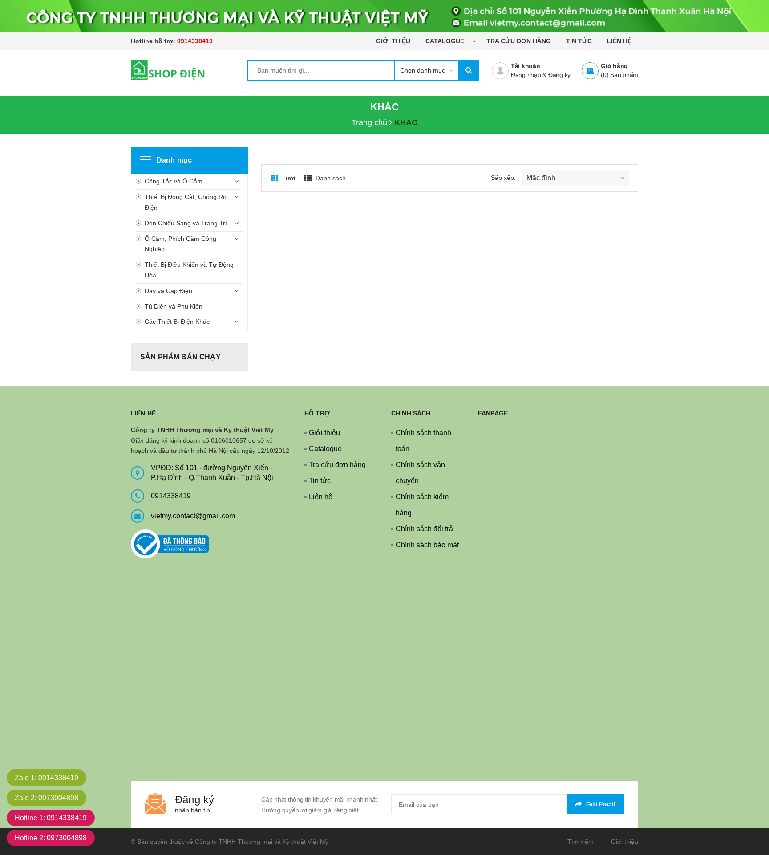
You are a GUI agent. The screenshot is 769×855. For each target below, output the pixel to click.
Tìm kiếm (580, 841)
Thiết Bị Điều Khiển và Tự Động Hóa (189, 270)
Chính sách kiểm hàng (422, 505)
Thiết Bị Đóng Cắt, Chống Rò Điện (186, 202)
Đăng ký (559, 74)
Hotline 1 (51, 818)
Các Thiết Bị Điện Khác (177, 321)
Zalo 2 (46, 798)
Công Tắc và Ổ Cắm (173, 181)
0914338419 (195, 41)
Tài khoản (525, 65)
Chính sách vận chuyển (420, 472)
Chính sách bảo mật (427, 545)
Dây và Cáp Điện (168, 290)
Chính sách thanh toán (423, 440)
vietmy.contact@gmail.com (193, 516)
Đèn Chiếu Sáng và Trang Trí (186, 223)
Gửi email (600, 804)
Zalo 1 (46, 778)
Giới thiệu (393, 41)
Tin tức (579, 41)
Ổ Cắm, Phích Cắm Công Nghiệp (180, 244)
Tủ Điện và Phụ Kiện (173, 306)
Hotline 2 (51, 838)
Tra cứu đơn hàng (518, 41)
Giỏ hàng (614, 65)
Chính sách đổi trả (424, 529)
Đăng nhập (526, 74)
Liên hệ (619, 41)
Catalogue (445, 41)
